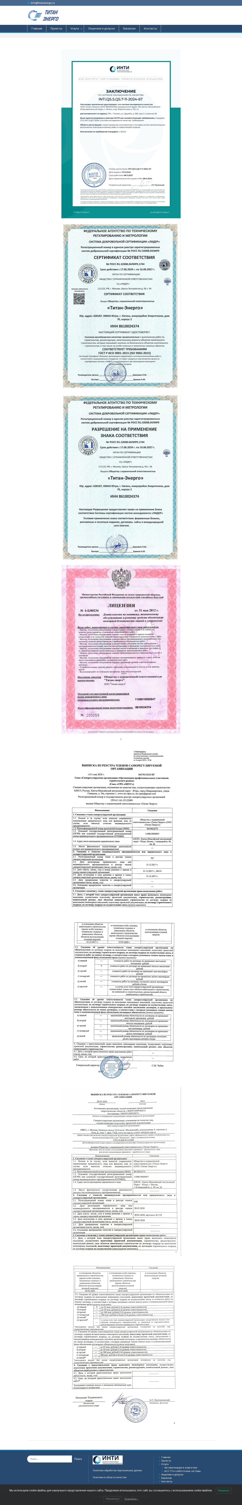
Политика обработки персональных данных (117, 1470)
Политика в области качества (109, 1477)
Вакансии (129, 28)
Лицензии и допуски (101, 28)
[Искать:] (55, 1458)
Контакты (150, 28)
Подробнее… (131, 1499)
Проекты (56, 28)
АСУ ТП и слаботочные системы (182, 1471)
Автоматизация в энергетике (180, 1467)
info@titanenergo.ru (43, 2)
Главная (36, 28)
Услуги (74, 28)
